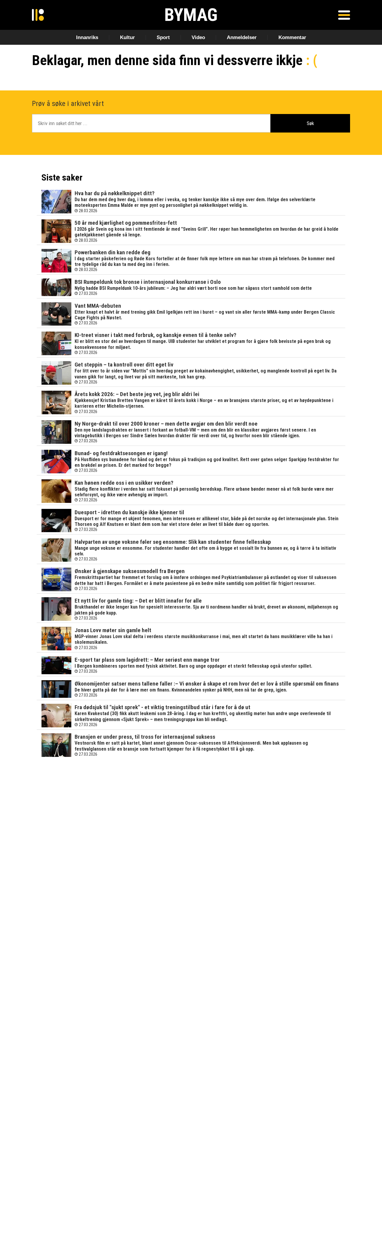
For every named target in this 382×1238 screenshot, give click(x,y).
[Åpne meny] (344, 15)
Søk (310, 123)
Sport (163, 37)
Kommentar (292, 37)
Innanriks (87, 37)
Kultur (127, 37)
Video (198, 37)
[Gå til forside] (38, 15)
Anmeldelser (242, 37)
